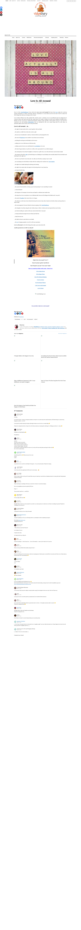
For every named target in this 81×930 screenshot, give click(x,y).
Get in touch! (45, 328)
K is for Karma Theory (40, 282)
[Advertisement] (40, 26)
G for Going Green (40, 271)
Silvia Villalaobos (20, 578)
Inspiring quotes (45, 0)
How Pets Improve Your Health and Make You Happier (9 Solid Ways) (25, 406)
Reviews (55, 0)
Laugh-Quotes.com (21, 520)
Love (56, 112)
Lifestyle (38, 0)
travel (61, 326)
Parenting (51, 0)
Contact (18, 0)
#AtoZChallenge (24, 112)
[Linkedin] (20, 107)
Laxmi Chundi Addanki (21, 452)
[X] (18, 107)
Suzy (18, 460)
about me (14, 0)
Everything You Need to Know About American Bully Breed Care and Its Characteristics (53, 356)
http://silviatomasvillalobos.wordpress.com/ (22, 584)
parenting (49, 326)
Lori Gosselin (19, 558)
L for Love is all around (40, 285)
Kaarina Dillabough (20, 572)
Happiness (21, 316)
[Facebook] (15, 107)
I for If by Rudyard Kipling (40, 277)
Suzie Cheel (19, 607)
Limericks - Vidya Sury (21, 621)
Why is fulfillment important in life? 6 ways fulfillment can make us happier (24, 381)
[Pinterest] (22, 107)
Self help (42, 326)
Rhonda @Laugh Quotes (21, 514)
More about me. (61, 328)
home (10, 0)
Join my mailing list (52, 328)
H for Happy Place (40, 274)
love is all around (30, 319)
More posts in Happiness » (62, 333)
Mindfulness (23, 0)
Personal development (31, 0)
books (45, 326)
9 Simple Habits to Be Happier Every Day (24, 356)
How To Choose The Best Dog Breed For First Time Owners (53, 381)
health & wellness (56, 326)
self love (35, 319)
